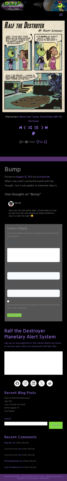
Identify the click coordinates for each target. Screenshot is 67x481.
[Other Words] (46, 127)
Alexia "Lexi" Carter (29, 117)
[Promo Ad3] (20, 127)
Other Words (22, 443)
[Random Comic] (30, 127)
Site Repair (9, 411)
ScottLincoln (43, 177)
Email (10, 283)
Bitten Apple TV (11, 408)
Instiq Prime (46, 117)
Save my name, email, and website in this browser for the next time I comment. (33, 306)
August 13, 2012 (24, 177)
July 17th (8, 401)
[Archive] (36, 127)
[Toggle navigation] (61, 14)
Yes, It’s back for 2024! (14, 404)
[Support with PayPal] (33, 134)
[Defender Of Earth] (25, 127)
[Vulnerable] (42, 127)
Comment (12, 242)
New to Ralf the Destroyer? (17, 398)
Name (10, 266)
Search (7, 418)
